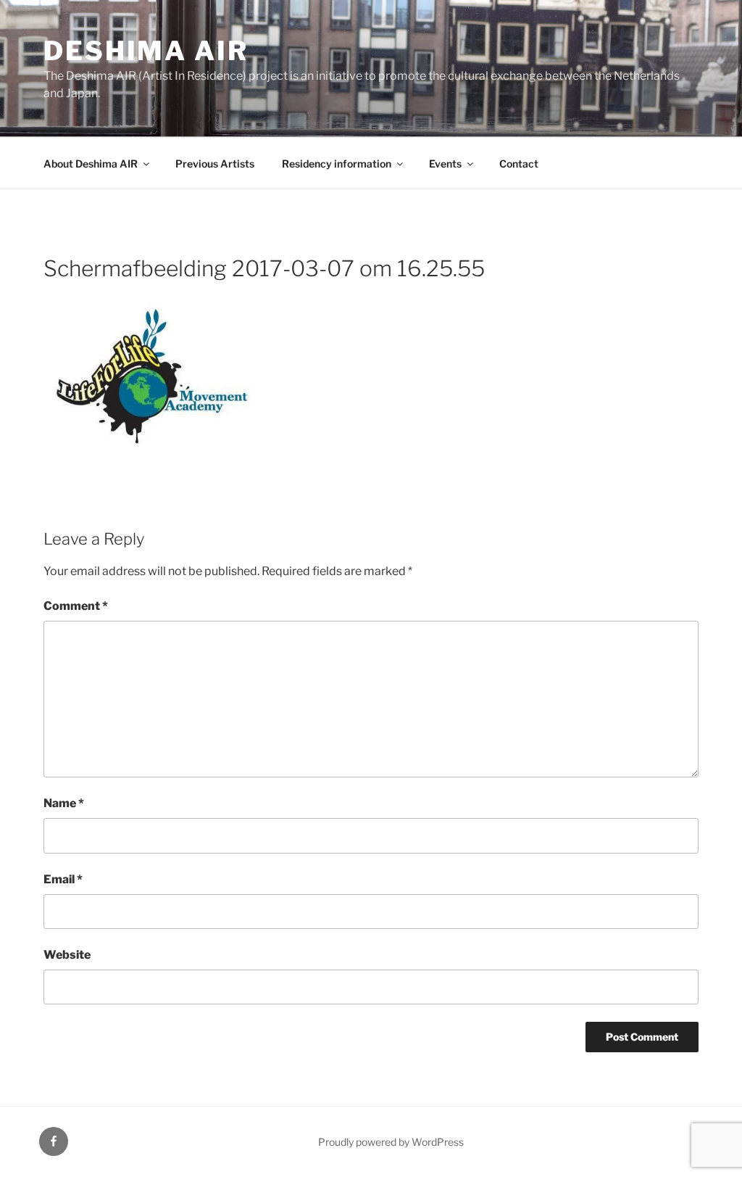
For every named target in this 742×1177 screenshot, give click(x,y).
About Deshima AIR (90, 163)
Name (63, 803)
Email (63, 879)
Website (67, 955)
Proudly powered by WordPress (391, 1142)
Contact (518, 163)
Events (445, 163)
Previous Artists (214, 163)
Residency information (336, 163)
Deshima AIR (146, 51)
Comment (75, 606)
